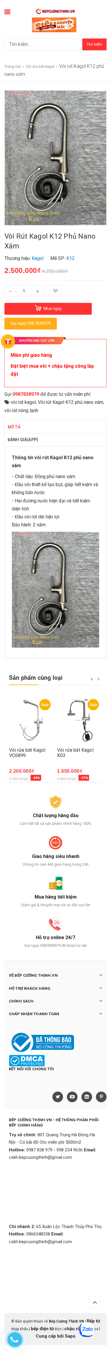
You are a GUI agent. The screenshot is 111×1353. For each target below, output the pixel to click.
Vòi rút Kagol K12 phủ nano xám (70, 402)
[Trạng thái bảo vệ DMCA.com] (27, 1060)
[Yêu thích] (55, 291)
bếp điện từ (42, 1328)
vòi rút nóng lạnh (21, 410)
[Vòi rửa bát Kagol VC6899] (31, 720)
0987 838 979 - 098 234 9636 (54, 1150)
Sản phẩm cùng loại (36, 677)
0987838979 (25, 394)
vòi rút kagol (23, 402)
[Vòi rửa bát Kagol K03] (79, 720)
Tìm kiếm (94, 44)
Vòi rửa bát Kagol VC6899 (27, 752)
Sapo (70, 1336)
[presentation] (91, 678)
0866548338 (38, 1234)
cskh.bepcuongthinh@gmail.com (40, 1157)
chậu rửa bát (77, 1328)
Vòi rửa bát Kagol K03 (75, 752)
